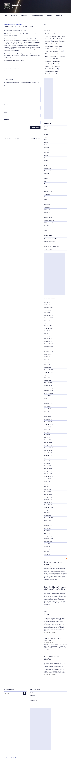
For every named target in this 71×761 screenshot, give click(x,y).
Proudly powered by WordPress (11, 757)
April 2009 (46, 533)
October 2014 (47, 452)
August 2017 (47, 395)
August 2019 (47, 354)
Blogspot (63, 36)
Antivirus (61, 33)
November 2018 (48, 369)
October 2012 (47, 504)
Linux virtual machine (16, 70)
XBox (45, 230)
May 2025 (46, 302)
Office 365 (46, 176)
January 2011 (47, 515)
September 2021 (48, 317)
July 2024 (46, 304)
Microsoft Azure (24, 15)
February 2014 (47, 468)
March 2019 (47, 367)
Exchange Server (49, 46)
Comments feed (34, 698)
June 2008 (46, 549)
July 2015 (46, 429)
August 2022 (47, 310)
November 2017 (48, 390)
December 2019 (48, 343)
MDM (45, 165)
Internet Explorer (54, 51)
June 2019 (46, 359)
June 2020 (46, 330)
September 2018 (48, 372)
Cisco (45, 137)
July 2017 (46, 398)
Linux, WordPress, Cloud (37, 15)
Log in (31, 692)
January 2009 (47, 536)
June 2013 (46, 484)
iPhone (61, 51)
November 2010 (48, 517)
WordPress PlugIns (48, 228)
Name (6, 105)
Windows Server (13, 15)
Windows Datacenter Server (51, 71)
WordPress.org (33, 700)
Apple (45, 129)
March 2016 (47, 416)
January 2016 (47, 419)
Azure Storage (53, 36)
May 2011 (46, 512)
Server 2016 (47, 186)
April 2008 (46, 554)
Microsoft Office (48, 170)
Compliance (47, 41)
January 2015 (47, 445)
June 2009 (46, 528)
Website (6, 119)
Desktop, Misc (59, 15)
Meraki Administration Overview (51, 246)
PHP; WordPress (61, 56)
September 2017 (48, 393)
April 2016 (46, 414)
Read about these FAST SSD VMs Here (14, 60)
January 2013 (47, 497)
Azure (8, 68)
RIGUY (16, 5)
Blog (59, 36)
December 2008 (48, 538)
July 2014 (46, 458)
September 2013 (48, 476)
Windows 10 (48, 68)
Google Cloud (48, 48)
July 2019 (46, 356)
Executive (46, 152)
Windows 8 (46, 215)
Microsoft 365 (53, 56)
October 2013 (47, 473)
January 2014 (47, 471)
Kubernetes (47, 53)
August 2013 (47, 478)
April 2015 (46, 437)
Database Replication (49, 43)
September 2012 (48, 507)
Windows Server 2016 (49, 222)
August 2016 (47, 408)
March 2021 (47, 323)
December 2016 (48, 403)
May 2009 (46, 530)
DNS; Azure (58, 43)
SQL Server (59, 58)
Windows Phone (48, 73)
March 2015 (47, 439)
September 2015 (48, 424)
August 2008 (47, 543)
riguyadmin (19, 24)
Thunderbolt (47, 194)
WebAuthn (60, 63)
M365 (46, 56)
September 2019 (48, 351)
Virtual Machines (56, 61)
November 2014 (48, 450)
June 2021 (46, 320)
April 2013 (46, 489)
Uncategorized (47, 196)
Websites (47, 66)
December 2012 (48, 499)
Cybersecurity (55, 41)
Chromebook (48, 38)
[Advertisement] (48, 98)
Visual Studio (48, 63)
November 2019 (48, 346)
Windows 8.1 (58, 66)
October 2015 (47, 421)
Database (62, 41)
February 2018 (47, 382)
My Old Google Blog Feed (51, 558)
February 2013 (47, 494)
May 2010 (46, 523)
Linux (45, 163)
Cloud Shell (55, 38)
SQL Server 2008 (48, 191)
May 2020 (46, 333)
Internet (46, 160)
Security (46, 183)
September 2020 (48, 328)
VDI (45, 202)
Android (47, 33)
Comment (7, 86)
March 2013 (47, 491)
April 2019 (46, 364)
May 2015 (46, 434)
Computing (46, 142)
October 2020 (47, 325)
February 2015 (47, 442)
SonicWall (52, 58)
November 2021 (48, 315)
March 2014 (47, 465)
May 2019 (46, 362)
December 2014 (48, 447)
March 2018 (47, 380)
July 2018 (46, 375)
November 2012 (48, 502)
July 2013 (46, 481)
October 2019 (47, 349)
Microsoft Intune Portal (49, 241)
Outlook (46, 178)
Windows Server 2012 (49, 220)
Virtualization (14, 68)
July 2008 (46, 546)
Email (6, 112)
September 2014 (48, 455)
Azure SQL (46, 134)
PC (45, 181)
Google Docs (55, 48)
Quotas (46, 58)
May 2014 (46, 463)
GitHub (56, 46)
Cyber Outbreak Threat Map (50, 238)
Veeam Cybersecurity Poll (50, 249)
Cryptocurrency (47, 144)
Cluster (61, 38)
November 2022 (48, 307)
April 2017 (46, 401)
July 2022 (46, 312)
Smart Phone (47, 189)
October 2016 (47, 406)
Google (60, 46)
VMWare (55, 63)
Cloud (45, 139)
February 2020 (47, 338)
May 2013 (46, 486)
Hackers (62, 48)
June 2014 (46, 460)
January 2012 (47, 510)
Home (5, 15)
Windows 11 (55, 68)
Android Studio (53, 33)
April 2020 (46, 336)
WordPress (56, 73)
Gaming (46, 155)
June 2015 (46, 432)
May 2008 (46, 551)
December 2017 (48, 388)
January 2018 (47, 385)
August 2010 (47, 520)
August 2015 (47, 426)
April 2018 (46, 377)
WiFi (52, 66)
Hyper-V (47, 51)
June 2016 (46, 411)
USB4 (45, 199)
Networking (49, 15)
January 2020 (47, 341)
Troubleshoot (48, 61)
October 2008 (47, 541)
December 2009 (48, 525)
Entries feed (33, 695)
